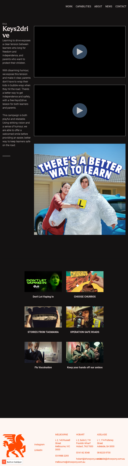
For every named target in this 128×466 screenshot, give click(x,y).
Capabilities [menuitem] (83, 6)
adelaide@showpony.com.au (111, 459)
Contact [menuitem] (120, 6)
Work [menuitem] (69, 6)
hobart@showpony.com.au (89, 459)
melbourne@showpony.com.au (70, 462)
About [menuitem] (98, 6)
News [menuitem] (108, 6)
